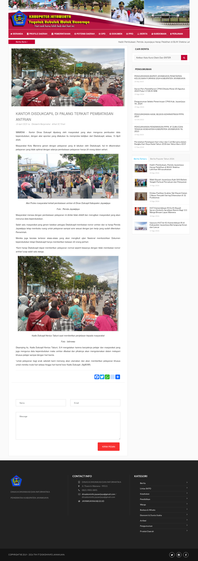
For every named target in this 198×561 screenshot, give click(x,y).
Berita (143, 33)
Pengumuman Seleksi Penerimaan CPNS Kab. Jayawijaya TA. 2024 (159, 102)
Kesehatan (144, 494)
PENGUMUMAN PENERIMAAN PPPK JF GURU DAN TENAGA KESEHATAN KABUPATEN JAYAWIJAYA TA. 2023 (158, 129)
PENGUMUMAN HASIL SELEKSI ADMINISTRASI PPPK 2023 (159, 115)
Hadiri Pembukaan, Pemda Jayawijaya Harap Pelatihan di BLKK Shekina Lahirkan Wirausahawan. (150, 42)
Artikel (143, 520)
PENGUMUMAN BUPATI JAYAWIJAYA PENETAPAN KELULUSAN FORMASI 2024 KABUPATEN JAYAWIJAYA (159, 77)
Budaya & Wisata (147, 510)
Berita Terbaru (140, 158)
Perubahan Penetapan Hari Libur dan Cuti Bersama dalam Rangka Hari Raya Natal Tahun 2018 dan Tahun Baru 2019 (160, 143)
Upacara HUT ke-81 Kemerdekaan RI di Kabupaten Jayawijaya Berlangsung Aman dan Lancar (168, 224)
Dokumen (116, 33)
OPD (102, 33)
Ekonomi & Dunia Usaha (151, 515)
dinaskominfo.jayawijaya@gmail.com (99, 494)
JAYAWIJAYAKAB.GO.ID (93, 501)
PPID (130, 33)
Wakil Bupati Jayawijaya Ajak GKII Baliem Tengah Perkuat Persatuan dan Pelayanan (168, 180)
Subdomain (159, 33)
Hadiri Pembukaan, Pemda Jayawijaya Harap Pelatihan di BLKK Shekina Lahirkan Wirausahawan (167, 167)
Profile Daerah (38, 33)
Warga (143, 504)
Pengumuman (146, 526)
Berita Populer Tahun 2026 (162, 158)
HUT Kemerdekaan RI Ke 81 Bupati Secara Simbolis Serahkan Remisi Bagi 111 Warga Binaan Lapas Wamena (168, 210)
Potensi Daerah (85, 33)
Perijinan (177, 33)
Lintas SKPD (145, 488)
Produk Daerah (147, 531)
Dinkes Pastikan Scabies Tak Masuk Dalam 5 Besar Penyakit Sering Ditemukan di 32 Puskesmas (168, 195)
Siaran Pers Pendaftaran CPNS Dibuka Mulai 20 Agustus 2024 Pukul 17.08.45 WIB (159, 89)
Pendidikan (145, 499)
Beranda (17, 33)
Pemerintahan (62, 33)
